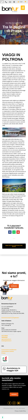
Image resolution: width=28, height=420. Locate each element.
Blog (10, 23)
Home (7, 23)
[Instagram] (14, 403)
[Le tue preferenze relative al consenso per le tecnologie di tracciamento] (2, 417)
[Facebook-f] (9, 403)
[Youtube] (18, 403)
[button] (23, 8)
